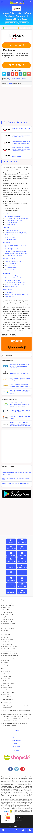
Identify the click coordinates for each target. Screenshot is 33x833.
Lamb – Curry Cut (10, 237)
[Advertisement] (16, 103)
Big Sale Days (6, 678)
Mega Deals (6, 694)
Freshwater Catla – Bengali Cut (14, 255)
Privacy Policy (16, 821)
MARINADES (6, 273)
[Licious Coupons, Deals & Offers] (16, 8)
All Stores (5, 630)
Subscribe (16, 740)
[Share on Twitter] (4, 74)
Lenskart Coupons (8, 614)
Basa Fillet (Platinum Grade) (13, 249)
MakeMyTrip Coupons (9, 610)
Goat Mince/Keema (10, 235)
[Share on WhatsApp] (24, 74)
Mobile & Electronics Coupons (11, 642)
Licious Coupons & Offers (11, 22)
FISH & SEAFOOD (8, 242)
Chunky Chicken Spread (12, 263)
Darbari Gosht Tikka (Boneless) (14, 284)
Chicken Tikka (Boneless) (12, 280)
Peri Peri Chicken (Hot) (12, 286)
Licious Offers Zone (23, 22)
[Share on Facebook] (8, 74)
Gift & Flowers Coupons (9, 658)
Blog (16, 743)
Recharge (5, 637)
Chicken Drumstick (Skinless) (13, 220)
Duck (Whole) (9, 292)
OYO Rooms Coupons (9, 623)
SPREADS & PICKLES (9, 258)
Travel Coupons (7, 644)
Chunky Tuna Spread (11, 270)
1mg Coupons (6, 617)
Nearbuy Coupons (8, 619)
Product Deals (7, 676)
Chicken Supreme (10, 224)
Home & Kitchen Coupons (10, 653)
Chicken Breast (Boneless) (13, 216)
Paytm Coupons (7, 612)
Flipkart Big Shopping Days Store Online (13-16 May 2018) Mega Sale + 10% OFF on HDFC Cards (16, 484)
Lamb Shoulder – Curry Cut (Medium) (16, 233)
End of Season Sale (8, 683)
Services (5, 662)
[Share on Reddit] (16, 74)
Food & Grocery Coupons (10, 646)
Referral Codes (7, 674)
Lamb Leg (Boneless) (11, 230)
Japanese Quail (9, 297)
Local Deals (6, 660)
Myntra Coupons (7, 621)
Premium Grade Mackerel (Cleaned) (15, 251)
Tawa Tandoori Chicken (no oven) (15, 282)
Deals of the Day (7, 687)
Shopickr (9, 83)
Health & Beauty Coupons (10, 651)
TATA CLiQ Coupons (8, 605)
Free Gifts (5, 690)
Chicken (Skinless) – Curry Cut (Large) (16, 218)
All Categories (7, 665)
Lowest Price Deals (8, 697)
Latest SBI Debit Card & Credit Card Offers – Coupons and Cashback (15, 724)
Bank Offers (6, 685)
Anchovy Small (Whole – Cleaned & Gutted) (15, 246)
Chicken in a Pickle (10, 268)
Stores (16, 737)
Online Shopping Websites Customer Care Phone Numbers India (16, 473)
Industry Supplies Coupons (10, 655)
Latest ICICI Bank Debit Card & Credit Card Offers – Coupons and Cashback (17, 720)
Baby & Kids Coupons (9, 649)
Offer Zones (6, 671)
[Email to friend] (29, 74)
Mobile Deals (6, 681)
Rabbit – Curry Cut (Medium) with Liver (16, 294)
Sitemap (16, 747)
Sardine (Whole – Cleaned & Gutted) (16, 253)
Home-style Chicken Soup (13, 261)
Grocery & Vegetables (21, 78)
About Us (17, 731)
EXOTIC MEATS (7, 290)
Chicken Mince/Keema (11, 222)
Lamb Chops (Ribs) (10, 239)
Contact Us (16, 750)
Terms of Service (16, 817)
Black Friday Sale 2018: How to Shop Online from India (16, 478)
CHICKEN (5, 213)
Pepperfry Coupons (8, 628)
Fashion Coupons (8, 639)
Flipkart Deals (6, 607)
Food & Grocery (11, 78)
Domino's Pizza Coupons (10, 626)
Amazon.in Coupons (8, 603)
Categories (16, 734)
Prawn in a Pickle (10, 265)
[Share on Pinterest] (12, 74)
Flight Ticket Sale (8, 699)
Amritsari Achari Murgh (11, 276)
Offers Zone (8, 80)
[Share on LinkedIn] (20, 74)
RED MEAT (6, 228)
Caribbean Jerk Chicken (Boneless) (15, 278)
